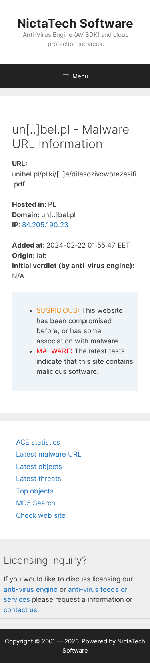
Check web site (41, 515)
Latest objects (39, 467)
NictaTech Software (75, 23)
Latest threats (38, 479)
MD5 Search (35, 503)
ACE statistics (38, 442)
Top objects (35, 491)
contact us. (21, 610)
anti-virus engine (31, 589)
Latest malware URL (49, 454)
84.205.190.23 (45, 225)
